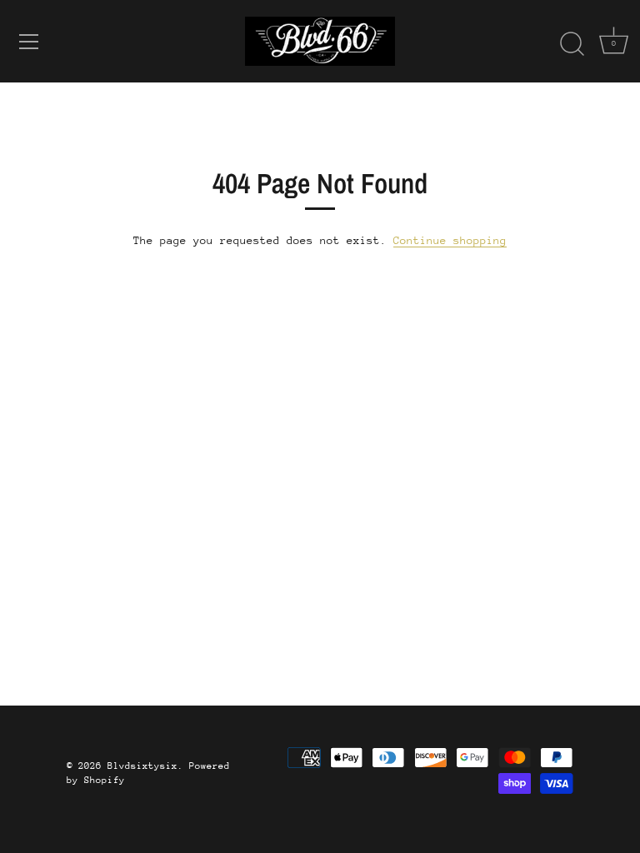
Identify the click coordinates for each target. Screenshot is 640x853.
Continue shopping (450, 240)
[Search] (571, 44)
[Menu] (29, 41)
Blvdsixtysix (143, 766)
